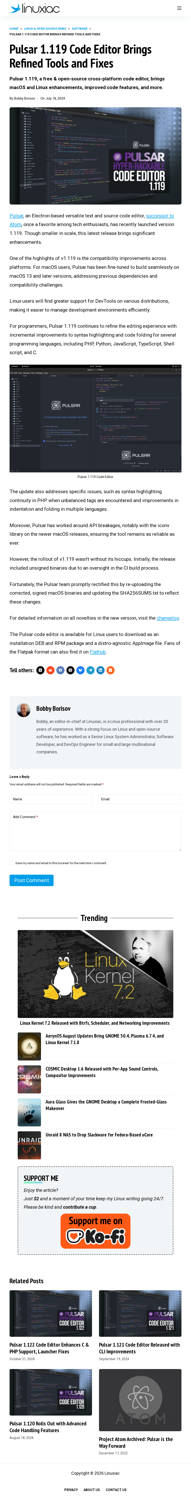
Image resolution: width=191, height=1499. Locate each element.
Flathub (98, 652)
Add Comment (25, 817)
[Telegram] (90, 670)
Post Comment (31, 880)
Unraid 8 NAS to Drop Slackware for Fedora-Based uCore (99, 1134)
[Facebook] (60, 670)
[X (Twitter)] (40, 670)
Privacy (71, 1490)
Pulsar (16, 216)
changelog (168, 618)
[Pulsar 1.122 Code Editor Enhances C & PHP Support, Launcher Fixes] (51, 1313)
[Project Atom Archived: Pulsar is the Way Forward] (140, 1400)
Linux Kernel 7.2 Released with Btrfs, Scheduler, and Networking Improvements (95, 1023)
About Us (92, 1490)
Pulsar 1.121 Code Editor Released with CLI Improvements (139, 1348)
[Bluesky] (80, 670)
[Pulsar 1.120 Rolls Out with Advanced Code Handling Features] (51, 1392)
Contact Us (116, 1490)
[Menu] (179, 8)
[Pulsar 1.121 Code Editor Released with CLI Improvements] (140, 1313)
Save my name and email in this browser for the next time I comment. (61, 863)
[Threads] (70, 670)
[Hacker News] (110, 670)
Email (105, 799)
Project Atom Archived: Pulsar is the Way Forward (136, 1442)
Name (17, 799)
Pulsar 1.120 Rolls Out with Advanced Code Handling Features (48, 1427)
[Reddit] (50, 670)
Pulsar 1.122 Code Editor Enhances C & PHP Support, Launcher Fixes (49, 1348)
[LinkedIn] (100, 670)
